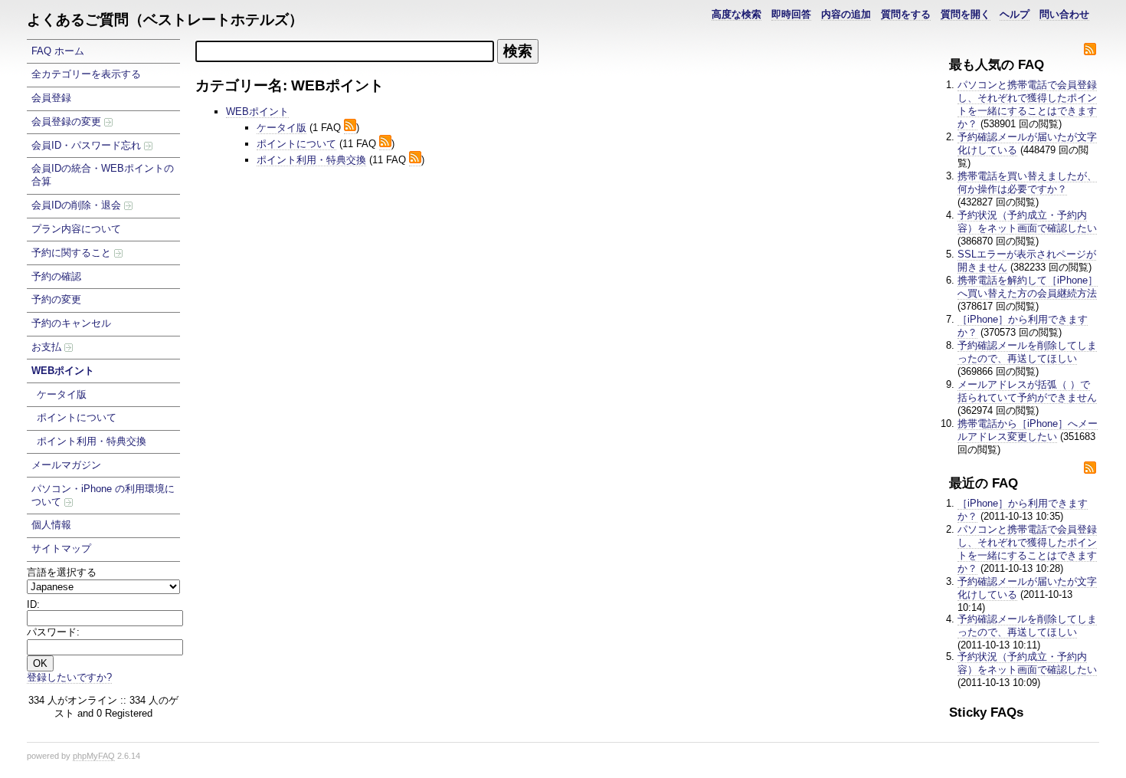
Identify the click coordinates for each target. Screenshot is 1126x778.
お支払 (47, 347)
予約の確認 (56, 276)
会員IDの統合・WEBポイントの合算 (102, 174)
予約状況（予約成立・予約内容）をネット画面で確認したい (1027, 221)
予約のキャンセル (71, 323)
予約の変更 (56, 299)
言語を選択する (62, 572)
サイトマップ (61, 548)
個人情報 (51, 524)
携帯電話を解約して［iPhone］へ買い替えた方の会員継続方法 (1027, 286)
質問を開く (965, 14)
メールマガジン (66, 465)
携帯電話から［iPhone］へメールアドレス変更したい (1027, 430)
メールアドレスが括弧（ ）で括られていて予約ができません (1027, 391)
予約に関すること (72, 252)
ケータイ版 (62, 394)
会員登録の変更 (67, 121)
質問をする (906, 14)
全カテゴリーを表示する (86, 74)
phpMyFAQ (94, 755)
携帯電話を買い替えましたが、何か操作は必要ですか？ (1027, 182)
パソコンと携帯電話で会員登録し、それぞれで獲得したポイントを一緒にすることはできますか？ (1027, 104)
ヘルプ (1014, 14)
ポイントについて (76, 417)
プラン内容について (76, 229)
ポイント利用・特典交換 (91, 441)
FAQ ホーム (57, 51)
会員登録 (51, 97)
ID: (33, 604)
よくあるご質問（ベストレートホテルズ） (165, 19)
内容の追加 (846, 14)
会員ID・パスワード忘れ (87, 145)
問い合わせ (1064, 14)
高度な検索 (736, 14)
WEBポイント (62, 370)
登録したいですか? (69, 677)
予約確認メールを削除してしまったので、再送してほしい (1027, 352)
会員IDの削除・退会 (77, 205)
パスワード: (53, 632)
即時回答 (791, 14)
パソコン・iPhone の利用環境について (103, 495)
